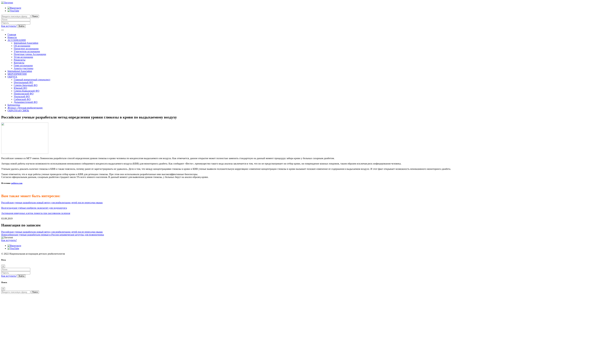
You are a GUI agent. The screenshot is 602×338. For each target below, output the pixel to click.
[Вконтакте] (14, 8)
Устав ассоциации (23, 57)
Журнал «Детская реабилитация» (25, 107)
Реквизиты (19, 60)
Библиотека (14, 105)
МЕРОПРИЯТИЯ (17, 74)
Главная (12, 34)
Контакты (19, 62)
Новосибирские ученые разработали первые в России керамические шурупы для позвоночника (52, 234)
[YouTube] (13, 10)
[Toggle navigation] (2, 30)
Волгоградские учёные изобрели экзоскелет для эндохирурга (34, 208)
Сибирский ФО (22, 99)
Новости (12, 37)
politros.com (16, 183)
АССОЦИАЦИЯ (17, 40)
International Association (26, 43)
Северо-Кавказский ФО (26, 91)
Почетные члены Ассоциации (30, 54)
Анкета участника (23, 68)
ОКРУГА (12, 76)
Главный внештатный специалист (32, 79)
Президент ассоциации (26, 48)
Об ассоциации (22, 45)
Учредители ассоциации (27, 51)
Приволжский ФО (24, 93)
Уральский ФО (22, 96)
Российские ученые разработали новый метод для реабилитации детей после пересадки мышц (52, 202)
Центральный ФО (23, 82)
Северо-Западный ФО (25, 85)
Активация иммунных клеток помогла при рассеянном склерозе (35, 213)
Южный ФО (20, 88)
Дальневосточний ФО (25, 102)
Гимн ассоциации (23, 65)
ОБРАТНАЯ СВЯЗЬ (18, 110)
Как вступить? (9, 26)
